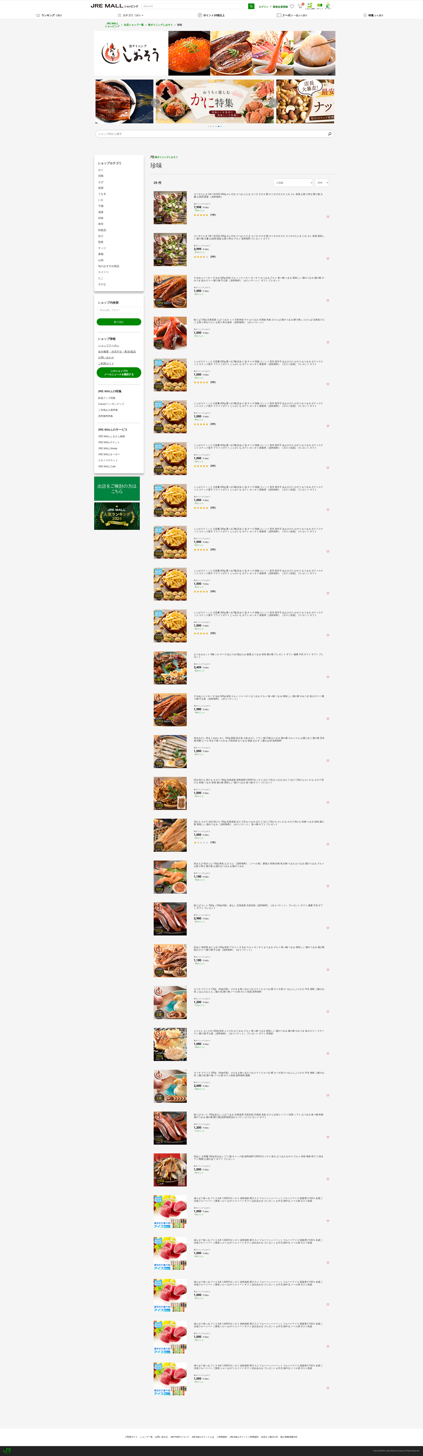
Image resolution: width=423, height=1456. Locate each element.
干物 (100, 206)
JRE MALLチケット (109, 442)
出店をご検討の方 (269, 1437)
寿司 (100, 224)
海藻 (100, 212)
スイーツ (103, 272)
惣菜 (100, 242)
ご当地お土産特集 (108, 409)
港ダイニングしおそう (160, 24)
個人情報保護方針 (289, 1437)
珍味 (100, 218)
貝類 (100, 175)
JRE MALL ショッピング (112, 25)
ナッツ (102, 248)
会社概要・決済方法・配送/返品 (117, 351)
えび (100, 182)
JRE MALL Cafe (107, 466)
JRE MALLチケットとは (203, 1437)
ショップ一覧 (146, 1437)
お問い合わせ (106, 357)
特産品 (102, 230)
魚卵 (100, 188)
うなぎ (102, 193)
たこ (100, 278)
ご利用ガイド (106, 363)
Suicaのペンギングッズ (111, 403)
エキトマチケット (108, 460)
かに (100, 170)
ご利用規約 (221, 1437)
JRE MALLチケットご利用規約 (244, 1437)
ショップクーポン (108, 345)
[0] (300, 6)
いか (100, 200)
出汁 (100, 236)
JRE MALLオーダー (109, 454)
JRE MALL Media (107, 448)
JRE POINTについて (179, 1437)
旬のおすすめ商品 (108, 266)
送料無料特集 (105, 416)
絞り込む (119, 321)
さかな (102, 284)
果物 (100, 254)
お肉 (100, 260)
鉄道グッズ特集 (106, 398)
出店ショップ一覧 (134, 24)
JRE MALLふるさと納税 (111, 436)
